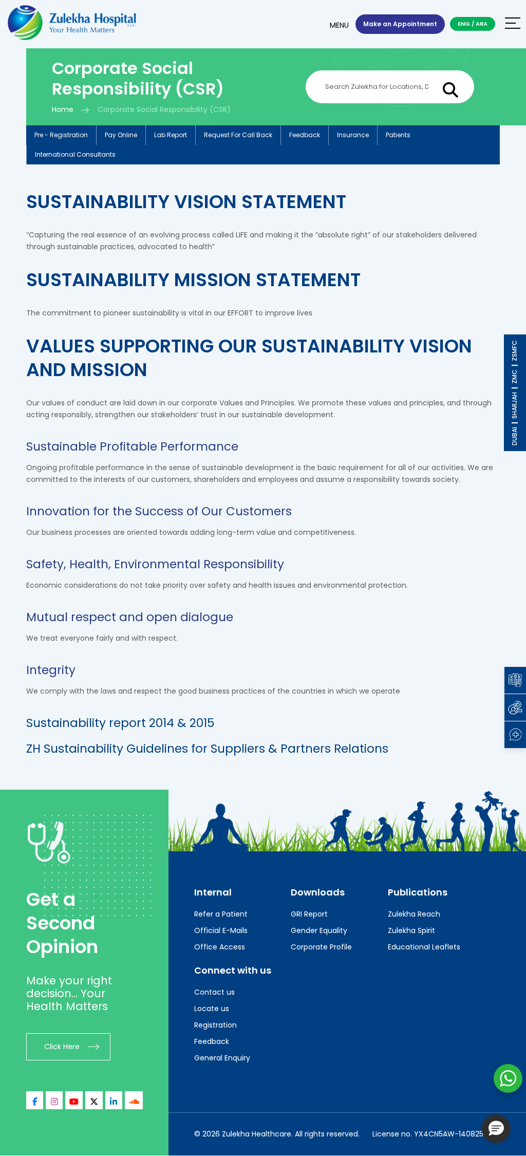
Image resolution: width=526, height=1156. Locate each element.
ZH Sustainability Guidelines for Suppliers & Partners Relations (207, 748)
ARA (481, 24)
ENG (464, 24)
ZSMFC (514, 350)
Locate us (211, 1008)
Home (62, 109)
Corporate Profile (321, 947)
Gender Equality (319, 930)
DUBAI (514, 436)
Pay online (121, 134)
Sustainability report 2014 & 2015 (120, 723)
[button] (496, 1128)
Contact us (214, 992)
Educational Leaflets (424, 947)
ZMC (514, 376)
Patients (398, 134)
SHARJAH (514, 405)
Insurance (353, 134)
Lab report (170, 134)
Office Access (219, 947)
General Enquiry (222, 1058)
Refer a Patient (221, 914)
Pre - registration (61, 134)
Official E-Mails (221, 930)
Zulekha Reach (414, 914)
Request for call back (238, 134)
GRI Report (309, 914)
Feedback (304, 134)
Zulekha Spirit (411, 930)
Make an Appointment (400, 24)
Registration (215, 1025)
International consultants (75, 154)
